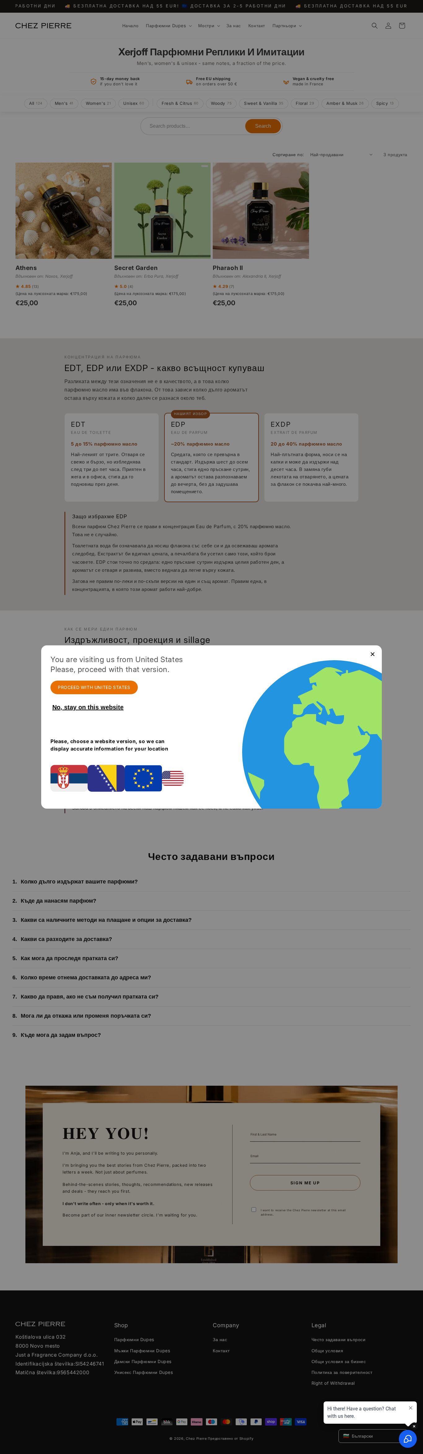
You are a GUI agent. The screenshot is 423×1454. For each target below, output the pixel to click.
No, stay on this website (88, 707)
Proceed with (94, 687)
